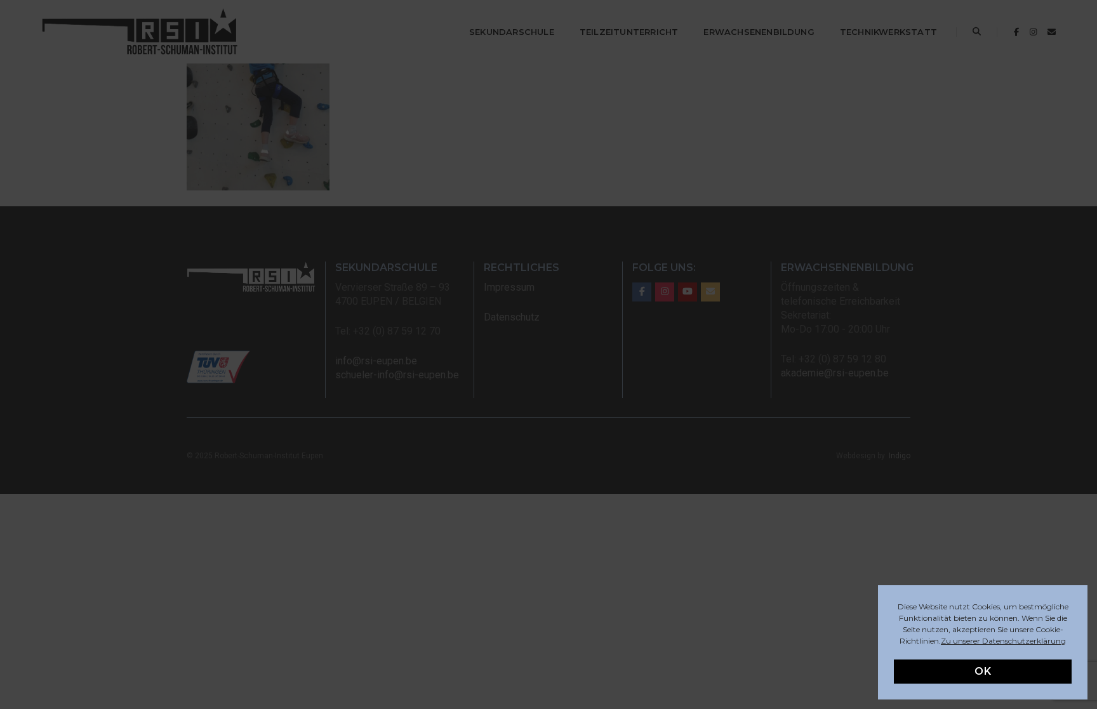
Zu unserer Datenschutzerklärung (1003, 641)
